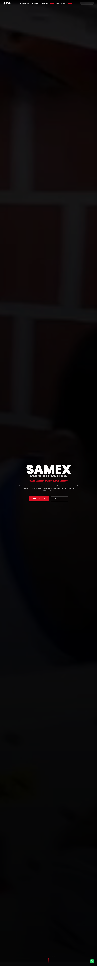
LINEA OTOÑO (47, 3)
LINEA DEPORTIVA (24, 3)
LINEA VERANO (35, 3)
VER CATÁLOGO (39, 498)
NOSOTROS (59, 499)
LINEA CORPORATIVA (63, 3)
